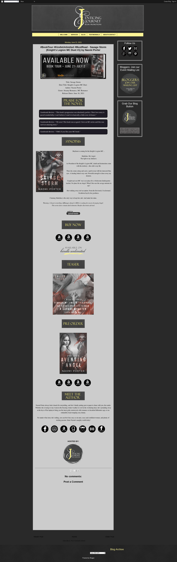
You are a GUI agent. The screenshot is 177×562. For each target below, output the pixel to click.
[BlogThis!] (72, 471)
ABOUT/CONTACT (109, 34)
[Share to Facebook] (76, 471)
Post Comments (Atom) (78, 541)
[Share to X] (74, 471)
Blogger (92, 558)
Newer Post (38, 537)
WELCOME (64, 34)
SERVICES (74, 34)
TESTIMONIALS (94, 34)
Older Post (109, 537)
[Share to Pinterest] (78, 471)
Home (74, 537)
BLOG (83, 34)
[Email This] (71, 471)
